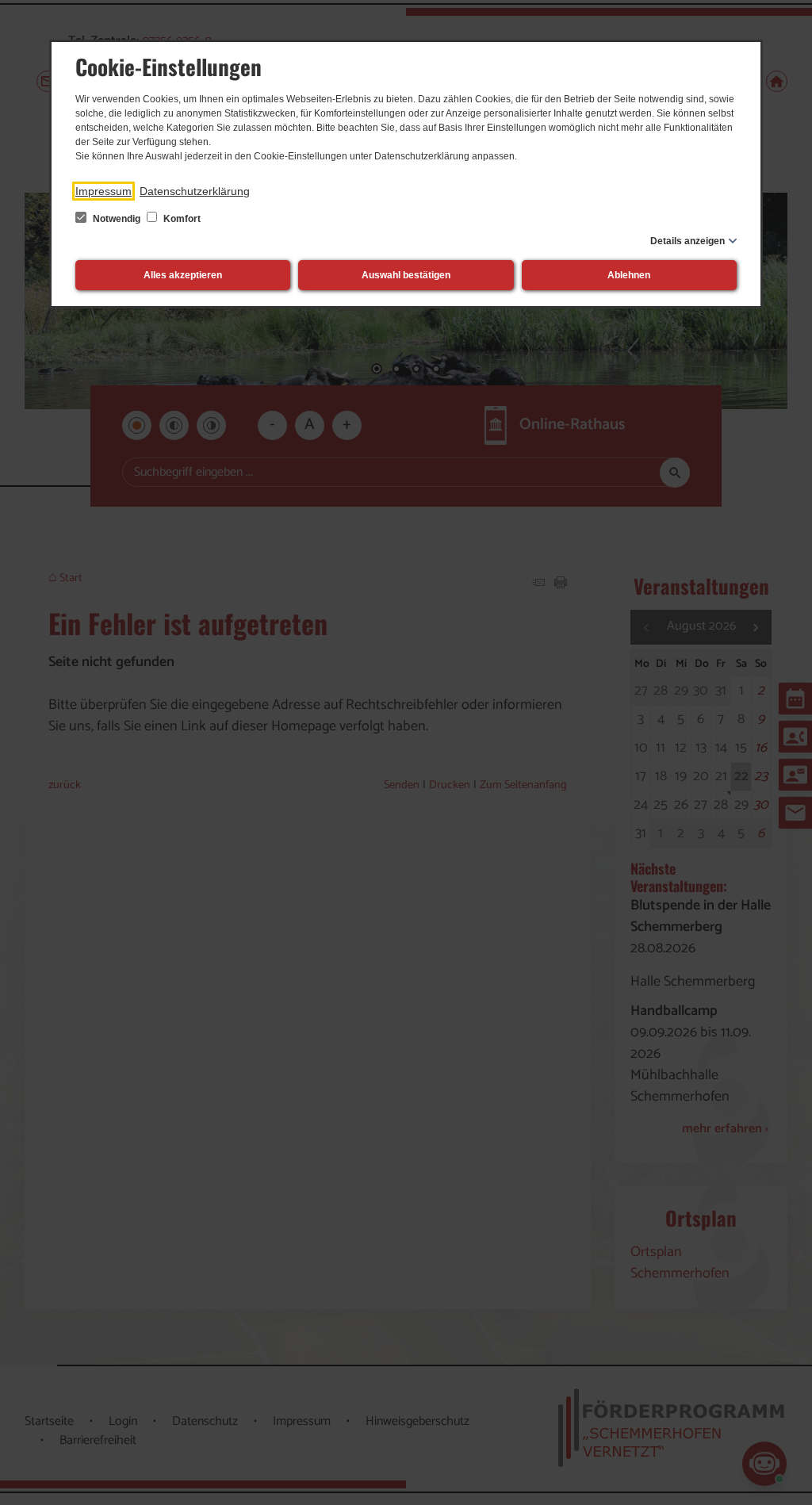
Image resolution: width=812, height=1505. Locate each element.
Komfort (181, 218)
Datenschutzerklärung (195, 191)
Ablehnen (628, 275)
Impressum (103, 191)
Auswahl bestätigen (406, 275)
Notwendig (116, 218)
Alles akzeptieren (183, 275)
